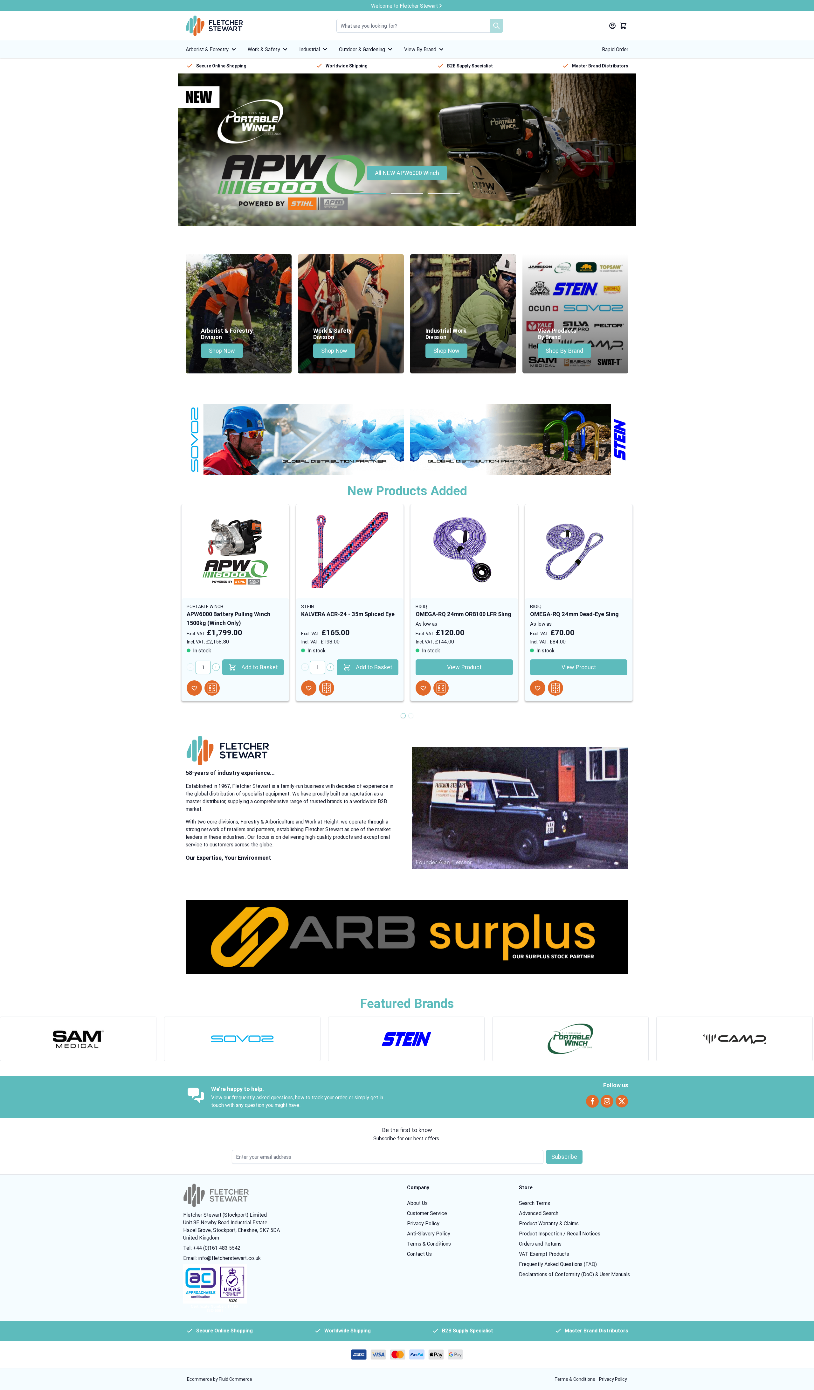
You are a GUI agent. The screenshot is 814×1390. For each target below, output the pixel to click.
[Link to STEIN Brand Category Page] (406, 1039)
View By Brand (420, 49)
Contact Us (419, 1254)
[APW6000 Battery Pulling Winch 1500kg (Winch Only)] (235, 550)
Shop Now (222, 350)
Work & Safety (264, 49)
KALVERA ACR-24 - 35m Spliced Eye (348, 614)
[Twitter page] (621, 1101)
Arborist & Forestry (207, 49)
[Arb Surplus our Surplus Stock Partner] (407, 937)
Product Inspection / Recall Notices (559, 1233)
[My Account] (612, 26)
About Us (417, 1203)
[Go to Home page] (214, 26)
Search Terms (534, 1203)
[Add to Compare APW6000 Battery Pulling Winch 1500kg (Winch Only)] (212, 688)
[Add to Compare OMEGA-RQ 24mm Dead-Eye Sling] (555, 688)
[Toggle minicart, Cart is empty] (623, 26)
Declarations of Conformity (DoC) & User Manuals (574, 1274)
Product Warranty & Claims (549, 1223)
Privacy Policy (423, 1223)
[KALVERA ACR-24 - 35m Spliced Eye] (350, 550)
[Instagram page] (607, 1101)
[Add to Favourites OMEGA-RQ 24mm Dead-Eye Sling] (537, 688)
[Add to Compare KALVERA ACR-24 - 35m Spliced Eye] (326, 688)
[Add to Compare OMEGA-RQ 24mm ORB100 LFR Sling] (441, 688)
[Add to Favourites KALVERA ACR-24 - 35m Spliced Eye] (308, 688)
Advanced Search (538, 1213)
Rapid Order (615, 49)
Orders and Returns (540, 1244)
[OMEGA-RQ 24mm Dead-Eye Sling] (578, 550)
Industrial (309, 49)
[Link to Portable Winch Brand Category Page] (570, 1039)
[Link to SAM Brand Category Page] (78, 1039)
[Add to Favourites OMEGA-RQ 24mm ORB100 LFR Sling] (423, 688)
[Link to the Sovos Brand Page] (295, 439)
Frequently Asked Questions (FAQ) (558, 1264)
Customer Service (427, 1213)
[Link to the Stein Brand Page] (519, 439)
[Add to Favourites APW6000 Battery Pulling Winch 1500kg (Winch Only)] (194, 688)
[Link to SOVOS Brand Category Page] (242, 1039)
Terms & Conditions (429, 1244)
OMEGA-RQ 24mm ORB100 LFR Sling (463, 614)
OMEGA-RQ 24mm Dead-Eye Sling (574, 614)
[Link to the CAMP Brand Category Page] (734, 1039)
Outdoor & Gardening (362, 49)
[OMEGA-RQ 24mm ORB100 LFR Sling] (464, 550)
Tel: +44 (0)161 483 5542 (211, 1248)
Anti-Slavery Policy (428, 1233)
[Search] (496, 26)
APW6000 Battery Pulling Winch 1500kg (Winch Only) (228, 618)
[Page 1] (370, 193)
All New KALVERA (407, 173)
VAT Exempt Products (544, 1254)
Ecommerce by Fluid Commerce (219, 1379)
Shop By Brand (564, 350)
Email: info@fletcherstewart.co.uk (222, 1258)
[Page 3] (444, 193)
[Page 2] (407, 193)
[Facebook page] (592, 1101)
